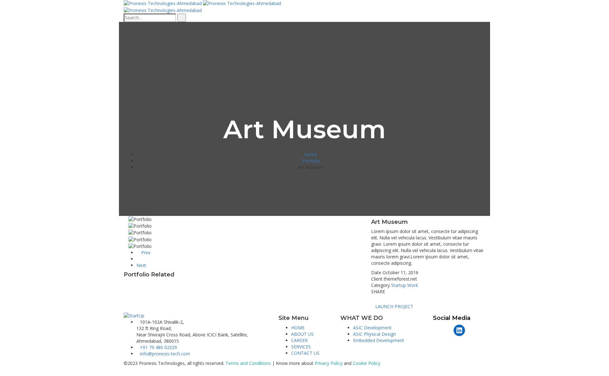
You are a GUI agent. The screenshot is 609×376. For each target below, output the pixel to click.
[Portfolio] (138, 259)
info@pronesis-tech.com (165, 354)
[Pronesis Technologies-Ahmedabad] (163, 3)
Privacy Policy (329, 363)
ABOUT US (302, 334)
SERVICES (301, 347)
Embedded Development (378, 340)
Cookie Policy (366, 363)
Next (141, 265)
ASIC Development (372, 328)
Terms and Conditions (248, 363)
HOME (297, 328)
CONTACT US (305, 353)
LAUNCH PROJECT (394, 306)
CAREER (299, 340)
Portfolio (311, 161)
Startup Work (404, 285)
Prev (145, 253)
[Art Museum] (125, 219)
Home (310, 155)
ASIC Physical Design (374, 334)
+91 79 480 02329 (158, 347)
